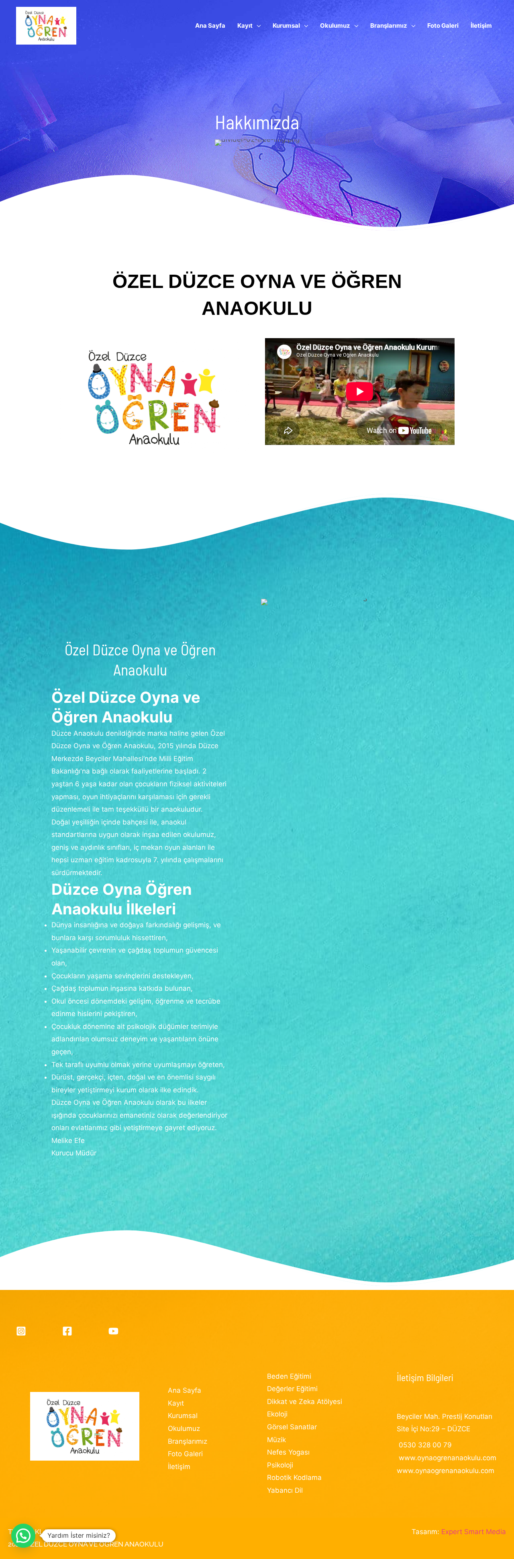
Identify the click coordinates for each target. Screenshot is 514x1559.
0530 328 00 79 (425, 1445)
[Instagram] (21, 1331)
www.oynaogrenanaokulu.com (447, 1458)
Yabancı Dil (285, 1490)
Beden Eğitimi (289, 1376)
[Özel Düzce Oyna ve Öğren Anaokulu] (46, 25)
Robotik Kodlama (294, 1477)
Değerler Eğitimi (292, 1389)
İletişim (179, 1466)
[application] (257, 25)
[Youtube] (113, 1331)
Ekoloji (277, 1414)
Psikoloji (280, 1465)
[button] (23, 1536)
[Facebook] (67, 1331)
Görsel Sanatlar (292, 1427)
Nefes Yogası (288, 1452)
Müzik (276, 1440)
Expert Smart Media (473, 1532)
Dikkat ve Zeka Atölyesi (304, 1402)
